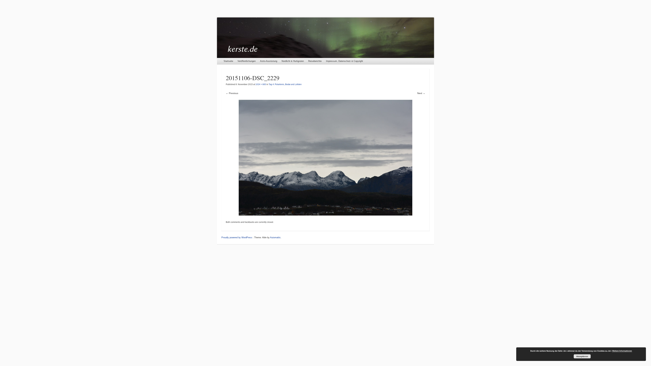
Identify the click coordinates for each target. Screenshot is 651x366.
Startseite (228, 61)
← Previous (232, 93)
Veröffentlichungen (247, 61)
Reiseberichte (315, 61)
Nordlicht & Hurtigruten (293, 61)
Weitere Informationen (622, 351)
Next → (421, 93)
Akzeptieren (582, 356)
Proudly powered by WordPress (236, 237)
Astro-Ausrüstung (268, 61)
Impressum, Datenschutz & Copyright (344, 61)
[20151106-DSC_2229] (325, 158)
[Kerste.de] (325, 37)
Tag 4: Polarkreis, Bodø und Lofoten (285, 84)
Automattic (275, 237)
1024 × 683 (260, 84)
